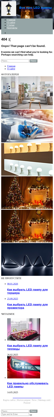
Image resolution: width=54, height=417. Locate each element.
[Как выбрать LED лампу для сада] (27, 259)
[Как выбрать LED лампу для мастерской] (27, 193)
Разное (27, 403)
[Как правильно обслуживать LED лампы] (30, 367)
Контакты (12, 28)
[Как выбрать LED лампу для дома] (27, 159)
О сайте (11, 22)
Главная (11, 19)
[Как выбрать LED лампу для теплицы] (30, 329)
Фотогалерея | (24, 400)
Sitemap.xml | (44, 400)
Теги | (35, 400)
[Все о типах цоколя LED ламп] (27, 126)
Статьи (10, 25)
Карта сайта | (10, 400)
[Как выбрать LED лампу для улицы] (27, 226)
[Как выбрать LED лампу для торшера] (27, 93)
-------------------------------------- (27, 397)
